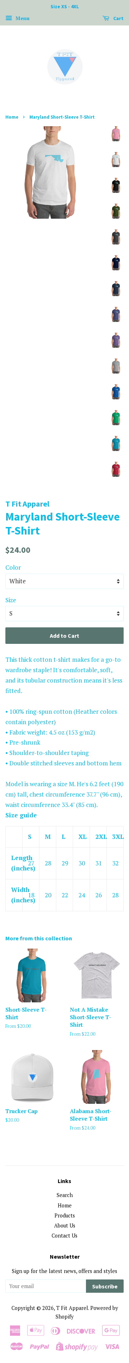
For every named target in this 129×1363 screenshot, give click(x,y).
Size (10, 600)
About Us (64, 1225)
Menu (21, 18)
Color (13, 567)
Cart (118, 18)
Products (64, 1215)
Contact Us (64, 1235)
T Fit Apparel (72, 1308)
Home (11, 117)
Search (65, 1195)
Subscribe (105, 1286)
